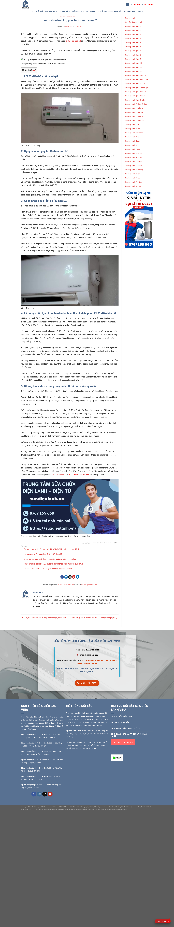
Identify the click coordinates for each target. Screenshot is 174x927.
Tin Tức (63, 17)
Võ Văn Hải (78, 26)
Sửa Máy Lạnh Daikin (132, 129)
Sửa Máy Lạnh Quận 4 (133, 38)
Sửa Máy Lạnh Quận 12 (133, 71)
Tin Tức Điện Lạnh (73, 17)
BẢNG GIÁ (117, 11)
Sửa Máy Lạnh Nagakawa (134, 157)
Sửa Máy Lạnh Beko (132, 125)
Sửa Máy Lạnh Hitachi (133, 141)
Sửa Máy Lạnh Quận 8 (133, 55)
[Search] (127, 4)
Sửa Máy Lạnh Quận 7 (133, 51)
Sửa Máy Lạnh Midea (132, 149)
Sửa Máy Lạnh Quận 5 (133, 43)
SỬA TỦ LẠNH (90, 11)
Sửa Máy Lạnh (92, 584)
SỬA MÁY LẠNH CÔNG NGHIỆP (72, 11)
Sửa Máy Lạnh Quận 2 (133, 30)
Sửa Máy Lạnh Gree (132, 137)
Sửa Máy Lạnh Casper (133, 186)
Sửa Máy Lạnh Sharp (132, 178)
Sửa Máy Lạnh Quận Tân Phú (135, 96)
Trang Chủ (35, 11)
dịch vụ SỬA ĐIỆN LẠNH (122, 716)
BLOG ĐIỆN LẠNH (129, 11)
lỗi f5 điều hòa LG (73, 41)
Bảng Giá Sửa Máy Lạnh (133, 22)
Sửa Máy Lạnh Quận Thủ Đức (135, 100)
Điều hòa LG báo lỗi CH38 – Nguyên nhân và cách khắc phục (50, 559)
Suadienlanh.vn (59, 474)
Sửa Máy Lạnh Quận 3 (133, 34)
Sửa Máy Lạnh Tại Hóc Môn (135, 116)
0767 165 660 (83, 474)
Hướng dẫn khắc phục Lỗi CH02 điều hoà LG (43, 554)
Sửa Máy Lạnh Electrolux (134, 133)
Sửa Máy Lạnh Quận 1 (133, 26)
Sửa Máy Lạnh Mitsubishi (134, 153)
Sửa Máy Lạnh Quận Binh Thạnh (136, 80)
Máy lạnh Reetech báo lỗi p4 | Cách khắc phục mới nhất (45, 618)
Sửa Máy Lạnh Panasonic (134, 161)
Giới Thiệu (44, 11)
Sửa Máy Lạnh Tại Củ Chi (134, 112)
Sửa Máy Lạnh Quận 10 (133, 63)
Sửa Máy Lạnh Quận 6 (133, 47)
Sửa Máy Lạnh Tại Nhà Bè (134, 121)
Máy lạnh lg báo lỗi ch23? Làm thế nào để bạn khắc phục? (93, 618)
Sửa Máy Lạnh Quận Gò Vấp (135, 84)
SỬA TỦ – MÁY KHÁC (105, 11)
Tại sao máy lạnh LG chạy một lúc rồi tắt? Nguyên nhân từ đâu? (51, 549)
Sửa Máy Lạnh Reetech (133, 166)
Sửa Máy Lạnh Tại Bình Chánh (136, 104)
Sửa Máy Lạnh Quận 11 (133, 67)
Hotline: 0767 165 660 (123, 742)
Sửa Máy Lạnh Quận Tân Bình (135, 92)
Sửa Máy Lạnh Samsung (134, 170)
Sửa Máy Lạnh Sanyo (132, 174)
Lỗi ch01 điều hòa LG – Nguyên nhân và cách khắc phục (48, 568)
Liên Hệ (140, 11)
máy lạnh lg (84, 584)
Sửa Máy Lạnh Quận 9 (133, 59)
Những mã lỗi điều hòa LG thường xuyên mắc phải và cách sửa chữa (53, 564)
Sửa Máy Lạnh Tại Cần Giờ (134, 108)
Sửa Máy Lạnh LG (131, 145)
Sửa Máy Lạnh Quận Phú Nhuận (136, 88)
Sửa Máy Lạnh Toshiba (133, 182)
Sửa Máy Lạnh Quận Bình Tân (135, 75)
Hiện (33, 70)
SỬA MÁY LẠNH (54, 11)
